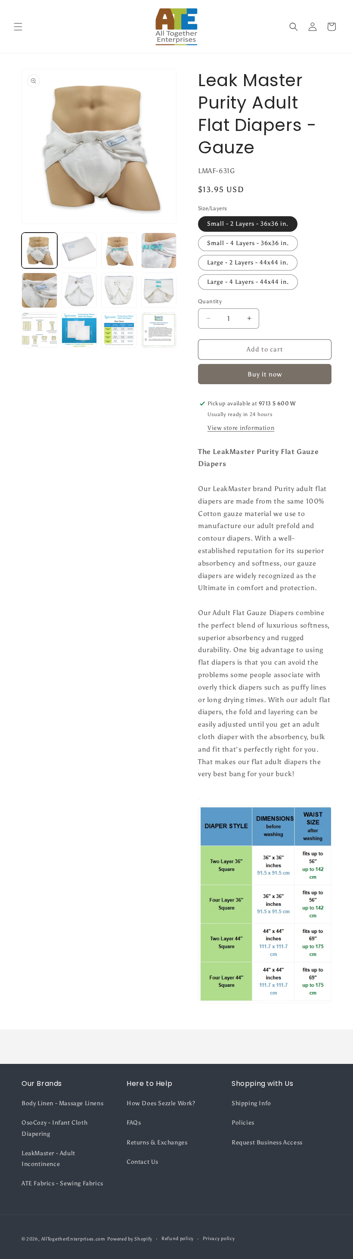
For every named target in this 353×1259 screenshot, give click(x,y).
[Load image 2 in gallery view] (79, 250)
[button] (18, 26)
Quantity (210, 301)
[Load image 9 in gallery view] (39, 330)
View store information (240, 428)
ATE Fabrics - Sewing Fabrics (62, 1183)
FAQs (134, 1122)
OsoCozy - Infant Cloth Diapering (54, 1128)
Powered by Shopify (130, 1239)
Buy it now (265, 374)
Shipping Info (251, 1103)
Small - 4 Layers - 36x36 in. (248, 243)
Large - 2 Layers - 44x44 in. (247, 262)
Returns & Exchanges (157, 1142)
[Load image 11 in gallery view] (119, 330)
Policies (243, 1122)
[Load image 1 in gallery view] (39, 250)
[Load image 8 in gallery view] (159, 290)
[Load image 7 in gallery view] (119, 290)
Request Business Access (267, 1142)
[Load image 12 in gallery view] (159, 330)
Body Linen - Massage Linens (62, 1103)
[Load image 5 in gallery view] (39, 290)
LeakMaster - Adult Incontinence (48, 1159)
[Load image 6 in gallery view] (79, 290)
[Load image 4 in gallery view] (159, 250)
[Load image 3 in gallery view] (119, 250)
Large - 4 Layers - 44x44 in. (248, 282)
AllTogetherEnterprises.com (73, 1239)
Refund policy (177, 1238)
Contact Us (142, 1162)
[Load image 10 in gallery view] (79, 330)
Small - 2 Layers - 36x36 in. (247, 223)
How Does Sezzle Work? (161, 1103)
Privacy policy (219, 1238)
